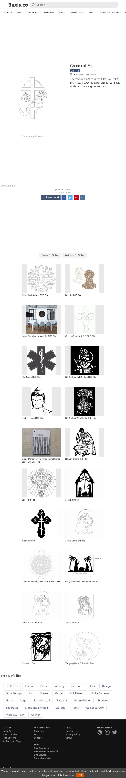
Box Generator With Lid (46, 751)
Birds (43, 686)
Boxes (62, 12)
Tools (19, 12)
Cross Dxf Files (50, 255)
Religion (11, 185)
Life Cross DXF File (31, 377)
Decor (92, 12)
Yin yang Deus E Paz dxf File (79, 663)
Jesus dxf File (72, 499)
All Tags (35, 715)
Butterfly (59, 686)
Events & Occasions (110, 12)
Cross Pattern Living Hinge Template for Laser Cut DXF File (41, 460)
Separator (12, 707)
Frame (44, 693)
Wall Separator (95, 707)
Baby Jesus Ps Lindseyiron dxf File (82, 581)
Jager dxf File (28, 499)
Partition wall (41, 700)
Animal (29, 686)
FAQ (36, 734)
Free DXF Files (9, 734)
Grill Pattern (76, 693)
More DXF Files (15, 715)
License (69, 731)
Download (52, 197)
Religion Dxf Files (74, 255)
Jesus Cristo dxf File (75, 540)
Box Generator (42, 748)
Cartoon (76, 686)
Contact (38, 737)
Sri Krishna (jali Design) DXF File (80, 377)
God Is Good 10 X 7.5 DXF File (80, 336)
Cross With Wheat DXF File (35, 295)
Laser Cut (7, 12)
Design (106, 686)
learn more (68, 775)
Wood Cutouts (77, 12)
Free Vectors (9, 737)
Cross (4, 185)
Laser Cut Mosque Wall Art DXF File (39, 336)
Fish (31, 693)
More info (91, 74)
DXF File (75, 70)
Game (59, 693)
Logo (23, 700)
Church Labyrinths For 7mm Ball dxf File (41, 581)
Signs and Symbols (37, 707)
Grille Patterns (100, 693)
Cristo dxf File (28, 663)
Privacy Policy (72, 734)
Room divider (82, 700)
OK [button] (80, 775)
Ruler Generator (43, 758)
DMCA (68, 737)
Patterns (62, 700)
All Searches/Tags (11, 741)
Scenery (103, 700)
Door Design (14, 693)
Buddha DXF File (73, 295)
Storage (60, 707)
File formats (33, 12)
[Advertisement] (63, 39)
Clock (91, 686)
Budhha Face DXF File (32, 417)
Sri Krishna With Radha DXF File (80, 417)
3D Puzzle (49, 12)
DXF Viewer (40, 754)
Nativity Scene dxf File (76, 458)
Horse (9, 700)
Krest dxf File (28, 540)
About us (38, 731)
